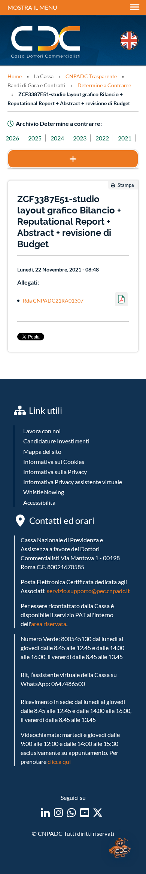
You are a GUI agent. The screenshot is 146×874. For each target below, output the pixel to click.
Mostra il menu (32, 7)
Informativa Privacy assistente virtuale (72, 481)
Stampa (126, 185)
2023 (79, 138)
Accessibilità (39, 502)
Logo (46, 42)
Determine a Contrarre (104, 85)
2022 (102, 138)
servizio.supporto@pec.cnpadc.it (88, 590)
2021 (124, 138)
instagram (58, 812)
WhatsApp (71, 812)
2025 (35, 138)
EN (129, 40)
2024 (57, 138)
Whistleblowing (43, 491)
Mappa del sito (42, 451)
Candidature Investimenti (56, 440)
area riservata (48, 623)
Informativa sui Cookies (53, 461)
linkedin (45, 812)
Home (14, 76)
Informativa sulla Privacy (55, 471)
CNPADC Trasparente (91, 76)
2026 (12, 138)
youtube (84, 812)
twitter (97, 812)
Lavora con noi (42, 430)
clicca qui (59, 761)
